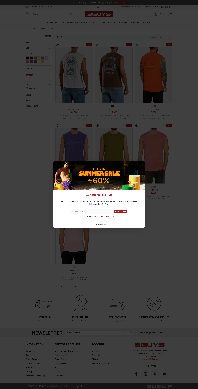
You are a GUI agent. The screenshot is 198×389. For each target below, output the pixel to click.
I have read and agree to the (100, 216)
